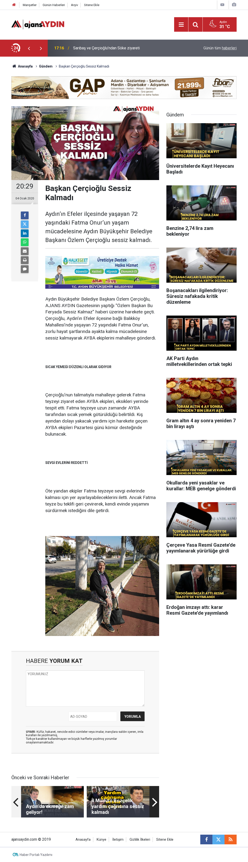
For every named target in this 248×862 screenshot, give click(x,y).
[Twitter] (25, 224)
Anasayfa (25, 66)
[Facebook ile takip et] (206, 839)
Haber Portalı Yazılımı (36, 855)
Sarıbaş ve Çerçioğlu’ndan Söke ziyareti (106, 48)
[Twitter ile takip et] (218, 839)
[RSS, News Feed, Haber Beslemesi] (231, 839)
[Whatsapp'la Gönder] (25, 242)
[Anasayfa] (14, 5)
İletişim (118, 840)
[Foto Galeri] (234, 4)
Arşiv (74, 5)
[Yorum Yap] (25, 269)
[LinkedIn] (25, 233)
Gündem (46, 66)
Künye (101, 840)
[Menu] (181, 24)
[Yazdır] (25, 260)
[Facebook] (25, 215)
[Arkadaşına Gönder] (25, 251)
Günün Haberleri (54, 5)
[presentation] (29, 48)
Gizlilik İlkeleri (140, 840)
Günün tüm (220, 48)
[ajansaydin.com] (37, 24)
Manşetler (30, 5)
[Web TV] (222, 4)
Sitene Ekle (91, 5)
